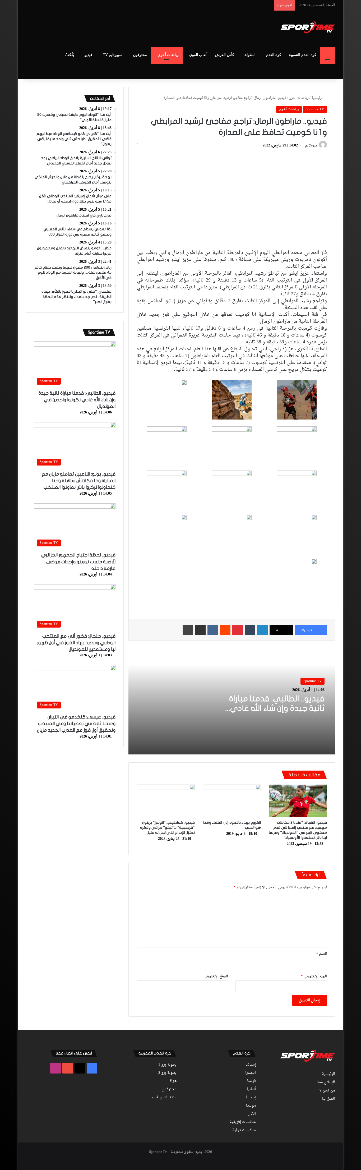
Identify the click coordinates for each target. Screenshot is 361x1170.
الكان (252, 1114)
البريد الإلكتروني (314, 976)
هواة (173, 1081)
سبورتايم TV (112, 55)
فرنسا (251, 1081)
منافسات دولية (244, 1130)
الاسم (321, 954)
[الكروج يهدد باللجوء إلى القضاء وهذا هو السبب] (232, 801)
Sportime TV (315, 109)
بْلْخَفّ (69, 55)
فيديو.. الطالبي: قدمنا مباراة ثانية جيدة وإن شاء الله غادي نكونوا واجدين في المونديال (277, 708)
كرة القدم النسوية (302, 55)
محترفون (140, 55)
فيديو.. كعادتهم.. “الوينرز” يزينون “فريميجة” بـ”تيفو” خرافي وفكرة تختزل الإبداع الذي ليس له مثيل (167, 828)
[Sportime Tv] (307, 27)
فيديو (88, 55)
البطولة (250, 55)
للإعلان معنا (326, 1082)
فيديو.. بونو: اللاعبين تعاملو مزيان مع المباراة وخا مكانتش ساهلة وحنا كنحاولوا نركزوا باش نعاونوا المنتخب (78, 481)
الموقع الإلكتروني (216, 976)
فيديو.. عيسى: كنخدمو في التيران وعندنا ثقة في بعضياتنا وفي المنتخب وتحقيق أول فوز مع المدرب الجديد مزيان (76, 724)
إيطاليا (251, 1097)
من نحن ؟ (327, 1090)
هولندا (251, 1105)
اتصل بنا (328, 1098)
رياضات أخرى (168, 55)
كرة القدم (273, 55)
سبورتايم (311, 146)
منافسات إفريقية (243, 1122)
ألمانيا (251, 1089)
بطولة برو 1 (167, 1064)
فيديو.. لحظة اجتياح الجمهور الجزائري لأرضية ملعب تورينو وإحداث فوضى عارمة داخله (78, 561)
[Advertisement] (127, 28)
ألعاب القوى (198, 55)
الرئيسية (317, 98)
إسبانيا (251, 1064)
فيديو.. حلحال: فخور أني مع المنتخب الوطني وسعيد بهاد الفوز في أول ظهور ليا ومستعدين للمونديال (76, 643)
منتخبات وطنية (164, 1097)
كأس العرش (224, 55)
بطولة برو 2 (167, 1073)
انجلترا (250, 1073)
